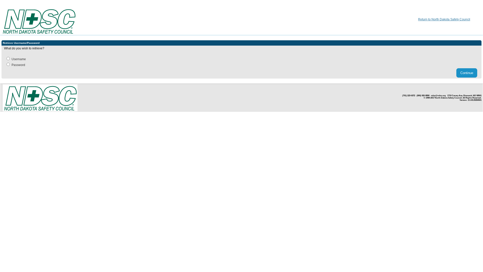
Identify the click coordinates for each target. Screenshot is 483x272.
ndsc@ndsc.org (438, 95)
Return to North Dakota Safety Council (444, 19)
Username (19, 59)
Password (18, 65)
